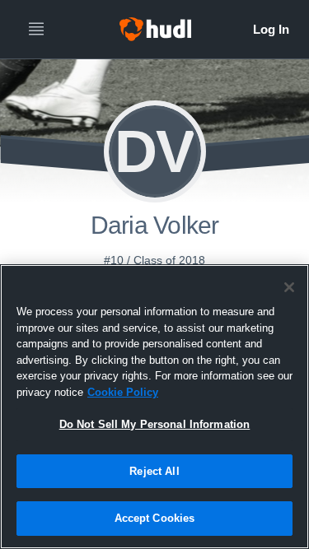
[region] (154, 406)
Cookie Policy (122, 392)
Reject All (154, 471)
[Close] (289, 287)
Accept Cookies (155, 518)
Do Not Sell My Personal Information (154, 424)
